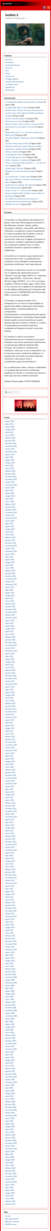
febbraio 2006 (10, 1102)
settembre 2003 (11, 1182)
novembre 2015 (11, 778)
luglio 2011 (9, 922)
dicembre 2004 (10, 1140)
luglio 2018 (9, 690)
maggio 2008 (10, 1027)
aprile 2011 (9, 930)
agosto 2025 (9, 454)
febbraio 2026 (10, 438)
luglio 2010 (9, 955)
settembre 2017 (11, 717)
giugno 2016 (9, 759)
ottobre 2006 (10, 1080)
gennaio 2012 (10, 905)
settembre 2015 (11, 784)
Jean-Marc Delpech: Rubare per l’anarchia (21, 138)
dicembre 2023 (10, 510)
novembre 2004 (11, 1143)
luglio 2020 (9, 623)
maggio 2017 (10, 728)
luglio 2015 (9, 789)
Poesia (7, 73)
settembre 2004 (11, 1149)
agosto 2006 (9, 1085)
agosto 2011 (9, 919)
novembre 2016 (11, 745)
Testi (7, 71)
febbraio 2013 (10, 869)
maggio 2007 (10, 1060)
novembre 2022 (11, 546)
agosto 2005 (9, 1118)
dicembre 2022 (10, 543)
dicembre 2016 (10, 742)
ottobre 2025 (10, 449)
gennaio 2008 (10, 1038)
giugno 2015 (9, 792)
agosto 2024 (9, 488)
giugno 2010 (9, 958)
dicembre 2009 (10, 974)
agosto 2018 (9, 687)
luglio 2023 (9, 524)
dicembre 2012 (10, 875)
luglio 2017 (9, 723)
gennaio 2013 (10, 872)
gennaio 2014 (10, 839)
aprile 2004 (9, 1163)
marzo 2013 (9, 867)
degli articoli (11, 1219)
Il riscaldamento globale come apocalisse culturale (24, 102)
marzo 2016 (9, 767)
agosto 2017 (9, 720)
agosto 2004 (9, 1151)
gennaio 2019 (10, 673)
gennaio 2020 (10, 640)
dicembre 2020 (10, 609)
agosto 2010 (9, 952)
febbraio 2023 (10, 537)
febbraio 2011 (10, 936)
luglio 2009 (9, 988)
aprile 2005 (9, 1129)
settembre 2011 (11, 916)
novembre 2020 (11, 612)
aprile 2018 (9, 698)
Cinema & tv (10, 76)
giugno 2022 (9, 560)
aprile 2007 (9, 1063)
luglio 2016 (9, 756)
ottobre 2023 (10, 515)
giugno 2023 (9, 526)
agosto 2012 (9, 886)
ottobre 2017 (10, 714)
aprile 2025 (9, 466)
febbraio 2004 (10, 1168)
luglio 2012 (9, 889)
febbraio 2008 (10, 1035)
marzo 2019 (9, 667)
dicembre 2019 (10, 643)
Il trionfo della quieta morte (15, 157)
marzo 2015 (9, 800)
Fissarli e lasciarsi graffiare (15, 119)
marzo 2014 (9, 833)
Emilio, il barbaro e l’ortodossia (16, 160)
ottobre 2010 (10, 947)
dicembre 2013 (10, 842)
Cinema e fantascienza (17, 143)
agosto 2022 (9, 554)
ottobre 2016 (10, 748)
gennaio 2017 (10, 739)
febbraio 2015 (10, 803)
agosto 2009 (9, 986)
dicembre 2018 (10, 676)
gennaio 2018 (10, 706)
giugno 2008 (9, 1024)
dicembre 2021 (10, 576)
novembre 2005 (11, 1110)
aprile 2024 (9, 499)
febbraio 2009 (10, 1002)
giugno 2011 (9, 925)
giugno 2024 (9, 493)
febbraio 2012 (10, 903)
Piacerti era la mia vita (13, 121)
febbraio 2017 (10, 737)
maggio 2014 (10, 828)
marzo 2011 (9, 933)
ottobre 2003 (10, 1179)
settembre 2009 (11, 983)
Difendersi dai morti (12, 204)
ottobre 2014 (10, 814)
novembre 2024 (11, 479)
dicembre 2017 (10, 709)
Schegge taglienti (11, 79)
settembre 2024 (11, 485)
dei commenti (12, 1222)
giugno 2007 (9, 1057)
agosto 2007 (9, 1052)
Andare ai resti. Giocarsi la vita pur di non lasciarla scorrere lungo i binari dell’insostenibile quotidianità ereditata (24, 113)
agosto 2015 (9, 786)
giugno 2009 (9, 991)
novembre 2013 (11, 844)
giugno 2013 (9, 858)
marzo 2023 (9, 535)
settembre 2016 (11, 750)
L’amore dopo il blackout (14, 168)
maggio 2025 (10, 463)
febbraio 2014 (10, 836)
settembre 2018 (11, 684)
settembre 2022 (11, 551)
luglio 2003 (9, 1187)
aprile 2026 (9, 432)
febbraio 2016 (10, 770)
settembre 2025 (11, 452)
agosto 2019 (9, 654)
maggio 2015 (10, 795)
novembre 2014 (11, 811)
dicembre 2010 (10, 941)
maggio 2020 (10, 629)
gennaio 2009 (10, 1005)
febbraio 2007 (10, 1069)
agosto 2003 (9, 1185)
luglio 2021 (9, 590)
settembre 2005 (11, 1116)
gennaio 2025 (10, 474)
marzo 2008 (9, 1033)
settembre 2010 (11, 950)
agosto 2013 (9, 853)
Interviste (8, 68)
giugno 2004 (9, 1157)
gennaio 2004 (10, 1171)
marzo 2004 (9, 1165)
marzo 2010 (9, 966)
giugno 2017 (9, 726)
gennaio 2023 (10, 540)
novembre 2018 (11, 679)
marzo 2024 (9, 501)
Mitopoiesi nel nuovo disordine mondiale (20, 171)
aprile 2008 (9, 1030)
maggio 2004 (10, 1160)
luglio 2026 (9, 424)
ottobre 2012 (10, 880)
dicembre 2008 (10, 1008)
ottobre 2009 (10, 980)
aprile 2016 (9, 764)
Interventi (8, 60)
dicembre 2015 (10, 775)
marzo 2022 (9, 568)
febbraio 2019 (10, 670)
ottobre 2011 (9, 914)
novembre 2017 (11, 712)
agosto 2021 (9, 587)
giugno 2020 (9, 626)
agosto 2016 (9, 753)
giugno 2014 (9, 825)
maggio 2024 (10, 496)
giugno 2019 (9, 659)
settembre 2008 (11, 1016)
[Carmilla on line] (25, 4)
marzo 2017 (9, 734)
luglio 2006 (9, 1088)
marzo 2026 (9, 435)
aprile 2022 (9, 565)
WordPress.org (10, 1224)
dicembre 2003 (10, 1174)
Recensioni (9, 62)
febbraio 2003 (10, 1201)
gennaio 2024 (10, 507)
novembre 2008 (11, 1010)
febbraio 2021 (10, 604)
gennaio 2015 (10, 806)
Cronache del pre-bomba (14, 82)
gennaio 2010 (10, 972)
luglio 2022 (9, 557)
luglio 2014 (9, 822)
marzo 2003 (9, 1199)
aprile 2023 (9, 532)
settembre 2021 (11, 584)
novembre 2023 (11, 513)
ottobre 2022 (10, 549)
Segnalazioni (10, 87)
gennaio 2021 (10, 607)
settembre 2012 (11, 883)
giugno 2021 (9, 593)
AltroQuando (10, 90)
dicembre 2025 (10, 443)
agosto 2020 (9, 620)
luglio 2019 (9, 656)
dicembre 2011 (10, 908)
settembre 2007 (11, 1049)
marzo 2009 (9, 999)
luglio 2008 (9, 1021)
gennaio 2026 (10, 441)
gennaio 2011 (10, 939)
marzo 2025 (9, 468)
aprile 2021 (9, 598)
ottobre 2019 (10, 648)
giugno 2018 (9, 692)
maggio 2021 (10, 596)
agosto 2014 (9, 820)
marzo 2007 (9, 1066)
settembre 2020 (11, 618)
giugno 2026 (9, 427)
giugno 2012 (9, 891)
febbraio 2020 (10, 637)
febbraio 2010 (10, 969)
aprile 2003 (9, 1196)
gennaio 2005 (10, 1138)
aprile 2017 (9, 731)
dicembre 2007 (10, 1041)
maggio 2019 (10, 662)
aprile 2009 (9, 997)
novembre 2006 (11, 1077)
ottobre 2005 (10, 1113)
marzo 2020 (9, 634)
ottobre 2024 (10, 482)
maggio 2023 (10, 529)
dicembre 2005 (10, 1107)
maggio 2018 (10, 695)
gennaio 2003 (10, 1204)
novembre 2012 (11, 878)
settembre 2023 (11, 518)
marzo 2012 (9, 900)
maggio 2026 (10, 430)
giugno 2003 (9, 1190)
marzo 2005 (9, 1132)
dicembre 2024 (10, 477)
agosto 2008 (9, 1019)
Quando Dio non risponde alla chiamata (20, 185)
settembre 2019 (11, 651)
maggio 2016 (10, 761)
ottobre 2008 (10, 1013)
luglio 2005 (9, 1121)
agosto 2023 (9, 521)
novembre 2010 (11, 944)
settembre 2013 (11, 850)
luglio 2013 (9, 856)
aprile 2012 (9, 897)
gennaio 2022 (10, 573)
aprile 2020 (9, 631)
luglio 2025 (9, 457)
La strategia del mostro (13, 155)
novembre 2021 (11, 579)
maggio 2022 (10, 562)
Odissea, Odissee (12, 152)
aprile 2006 (9, 1096)
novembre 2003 (11, 1176)
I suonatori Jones (11, 84)
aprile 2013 (9, 864)
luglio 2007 (9, 1055)
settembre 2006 (11, 1082)
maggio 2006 (10, 1093)
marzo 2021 (9, 601)
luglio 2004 (9, 1154)
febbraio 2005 (10, 1135)
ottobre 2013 (10, 847)
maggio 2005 (10, 1127)
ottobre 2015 (10, 781)
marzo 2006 (9, 1099)
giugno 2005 (9, 1124)
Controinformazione (12, 65)
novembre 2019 (11, 645)
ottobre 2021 (10, 582)
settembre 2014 (11, 817)
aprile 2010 (9, 963)
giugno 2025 (9, 460)
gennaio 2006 (10, 1104)
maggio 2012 (10, 894)
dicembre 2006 (10, 1074)
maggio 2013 (10, 861)
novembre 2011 (11, 911)
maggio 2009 (10, 994)
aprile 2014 (9, 831)
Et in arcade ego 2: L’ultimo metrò (18, 177)
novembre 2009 (11, 977)
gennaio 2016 (10, 773)
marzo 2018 (9, 701)
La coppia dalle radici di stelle (16, 108)
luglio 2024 (9, 490)
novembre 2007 (11, 1044)
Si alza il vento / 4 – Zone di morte (18, 191)
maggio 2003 (10, 1193)
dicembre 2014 (10, 809)
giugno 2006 (9, 1091)
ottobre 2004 (10, 1146)
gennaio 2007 (10, 1071)
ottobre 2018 (10, 681)
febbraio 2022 (10, 571)
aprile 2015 (9, 797)
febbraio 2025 (10, 471)
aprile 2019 (9, 665)
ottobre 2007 (10, 1046)
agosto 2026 (9, 421)
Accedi (7, 1216)
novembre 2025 (11, 446)
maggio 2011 (10, 927)
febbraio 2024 (10, 504)
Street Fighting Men (12, 188)
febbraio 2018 (10, 703)
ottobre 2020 (10, 615)
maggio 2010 (10, 961)
